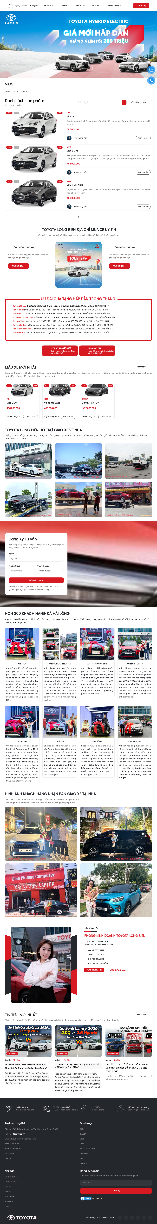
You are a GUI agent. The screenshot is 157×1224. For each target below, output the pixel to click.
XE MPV (95, 6)
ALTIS (7, 92)
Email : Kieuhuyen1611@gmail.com (20, 1139)
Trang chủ (34, 6)
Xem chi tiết (143, 138)
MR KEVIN (22, 741)
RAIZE (7, 1192)
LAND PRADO (10, 1182)
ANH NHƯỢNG (134, 741)
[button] (151, 44)
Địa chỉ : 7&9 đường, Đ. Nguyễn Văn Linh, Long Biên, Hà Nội (31, 1129)
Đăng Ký (116, 1191)
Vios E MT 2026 (75, 185)
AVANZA (83, 1163)
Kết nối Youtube (12, 1144)
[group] (78, 44)
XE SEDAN (48, 6)
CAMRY (16, 92)
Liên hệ (8, 1159)
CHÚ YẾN (60, 741)
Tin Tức (16, 1060)
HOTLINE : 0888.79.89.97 (61, 348)
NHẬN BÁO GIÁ (94, 348)
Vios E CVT (72, 151)
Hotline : (15, 1134)
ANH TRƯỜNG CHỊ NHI (97, 664)
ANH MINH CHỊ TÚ (135, 664)
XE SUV (63, 6)
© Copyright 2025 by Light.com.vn (100, 1217)
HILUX (7, 1206)
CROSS (8, 1187)
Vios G (70, 116)
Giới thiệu (9, 1154)
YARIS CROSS (11, 1201)
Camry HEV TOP (90, 403)
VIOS (25, 92)
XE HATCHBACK (114, 6)
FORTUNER (9, 1197)
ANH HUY (22, 664)
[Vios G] (34, 126)
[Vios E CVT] (34, 160)
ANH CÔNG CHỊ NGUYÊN (60, 664)
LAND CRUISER (11, 1177)
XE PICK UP (80, 6)
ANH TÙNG (97, 741)
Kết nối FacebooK (13, 1149)
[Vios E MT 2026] (34, 195)
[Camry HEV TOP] (97, 390)
